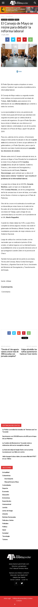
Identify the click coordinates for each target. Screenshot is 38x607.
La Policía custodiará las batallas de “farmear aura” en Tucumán (19, 431)
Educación (5, 495)
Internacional (6, 504)
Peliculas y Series (8, 520)
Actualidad (9, 16)
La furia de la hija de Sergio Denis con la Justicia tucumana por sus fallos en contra (17, 451)
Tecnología (6, 536)
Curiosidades (6, 485)
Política (17, 19)
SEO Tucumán (20, 604)
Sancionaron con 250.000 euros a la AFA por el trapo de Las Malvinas (19, 437)
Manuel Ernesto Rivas (12, 482)
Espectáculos (6, 501)
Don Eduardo (9, 479)
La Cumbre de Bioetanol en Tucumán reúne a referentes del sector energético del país (17, 444)
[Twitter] (22, 583)
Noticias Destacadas (9, 517)
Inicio (2, 16)
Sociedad (5, 533)
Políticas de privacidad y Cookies (22, 598)
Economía (11, 19)
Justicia (4, 507)
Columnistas (6, 475)
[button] (35, 3)
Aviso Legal (7, 598)
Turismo (5, 539)
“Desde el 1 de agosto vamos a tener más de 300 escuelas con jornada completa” (10, 352)
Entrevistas (6, 498)
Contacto (19, 601)
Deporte (5, 488)
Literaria (5, 514)
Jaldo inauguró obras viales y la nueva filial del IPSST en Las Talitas (19, 457)
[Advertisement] (19, 78)
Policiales (5, 523)
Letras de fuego (7, 511)
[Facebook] (16, 583)
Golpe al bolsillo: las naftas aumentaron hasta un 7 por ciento (28, 351)
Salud (4, 530)
